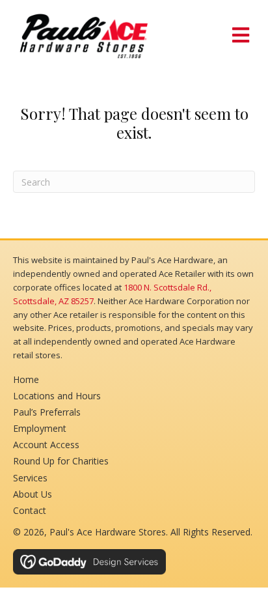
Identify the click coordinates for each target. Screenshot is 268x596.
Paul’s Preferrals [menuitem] (47, 412)
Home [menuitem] (26, 379)
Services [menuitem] (30, 478)
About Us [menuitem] (32, 494)
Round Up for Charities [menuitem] (61, 461)
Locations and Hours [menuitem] (57, 396)
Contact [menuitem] (29, 510)
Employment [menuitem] (39, 428)
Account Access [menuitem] (46, 444)
